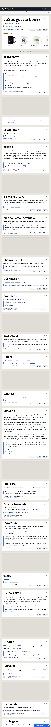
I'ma (8, 122)
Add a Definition (38, 12)
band (24, 165)
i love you (18, 121)
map (5, 299)
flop (34, 397)
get (16, 363)
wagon (17, 221)
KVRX (14, 232)
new (26, 339)
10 (6, 673)
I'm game (42, 121)
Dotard (4, 365)
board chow (5, 91)
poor (7, 489)
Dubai (22, 266)
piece (21, 509)
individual (10, 360)
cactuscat (9, 169)
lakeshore (11, 614)
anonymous (9, 365)
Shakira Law (5, 270)
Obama (10, 451)
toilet (18, 707)
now (17, 167)
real (13, 526)
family (5, 223)
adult (16, 133)
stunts (16, 582)
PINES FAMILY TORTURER (15, 209)
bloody (20, 167)
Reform (19, 263)
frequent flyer (28, 487)
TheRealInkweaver (12, 713)
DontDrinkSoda (10, 657)
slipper (29, 397)
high (25, 601)
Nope (10, 609)
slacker (20, 417)
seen (34, 669)
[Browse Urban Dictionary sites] (6, 9)
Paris (23, 492)
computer (41, 63)
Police (4, 645)
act (6, 707)
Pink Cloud (5, 348)
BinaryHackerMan (12, 91)
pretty (15, 344)
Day (23, 227)
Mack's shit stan (15, 29)
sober (8, 341)
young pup (5, 138)
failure (42, 426)
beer (8, 596)
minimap (5, 308)
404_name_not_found (12, 496)
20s (29, 133)
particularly (16, 725)
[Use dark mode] (48, 9)
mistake (42, 263)
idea (37, 285)
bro (19, 207)
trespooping (5, 713)
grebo (4, 169)
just (10, 136)
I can (6, 582)
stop (14, 710)
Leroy (6, 285)
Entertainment (22, 12)
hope (7, 655)
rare (16, 671)
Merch (45, 29)
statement (17, 282)
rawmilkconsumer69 (12, 676)
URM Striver (9, 456)
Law (14, 263)
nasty (29, 710)
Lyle (5, 607)
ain (12, 23)
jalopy (4, 584)
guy (10, 344)
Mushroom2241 (14, 515)
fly (31, 493)
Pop (37, 152)
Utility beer (5, 614)
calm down (32, 363)
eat (6, 65)
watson (8, 584)
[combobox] (27, 9)
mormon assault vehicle (7, 232)
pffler (10, 547)
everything (22, 299)
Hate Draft (5, 547)
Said (26, 202)
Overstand (5, 288)
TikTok (5, 200)
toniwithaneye (11, 348)
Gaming (29, 12)
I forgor (12, 122)
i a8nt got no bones (7, 29)
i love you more (32, 121)
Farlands (17, 207)
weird (23, 202)
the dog (10, 138)
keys (20, 62)
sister (26, 285)
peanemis (16, 512)
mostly (10, 299)
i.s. (4, 122)
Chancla (4, 402)
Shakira (28, 266)
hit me (10, 400)
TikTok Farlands (6, 209)
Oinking (4, 657)
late (22, 133)
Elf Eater (10, 288)
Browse (12, 12)
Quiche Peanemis (6, 515)
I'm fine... (25, 121)
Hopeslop (5, 676)
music (6, 152)
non (19, 645)
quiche (11, 512)
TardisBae (9, 402)
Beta (36, 422)
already (13, 538)
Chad (15, 536)
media (18, 509)
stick (36, 77)
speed (4, 647)
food (10, 87)
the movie (22, 512)
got (15, 23)
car (8, 579)
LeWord (9, 308)
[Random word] (42, 9)
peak (37, 509)
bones (18, 23)
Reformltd (11, 270)
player (19, 302)
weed (29, 655)
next (24, 707)
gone (40, 424)
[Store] (45, 9)
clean (15, 77)
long (17, 360)
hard (14, 489)
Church (16, 227)
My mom (7, 400)
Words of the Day (5, 12)
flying (26, 397)
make (28, 360)
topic (12, 282)
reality (36, 341)
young (13, 136)
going (12, 363)
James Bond (12, 582)
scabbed (6, 725)
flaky (24, 725)
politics (31, 438)
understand (7, 282)
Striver (4, 456)
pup (16, 136)
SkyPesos (5, 496)
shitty (5, 579)
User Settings (46, 12)
